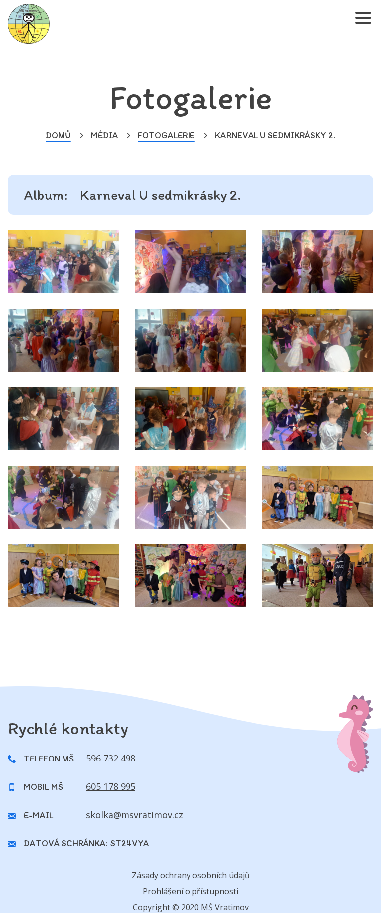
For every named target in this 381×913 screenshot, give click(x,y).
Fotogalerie (166, 135)
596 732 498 (110, 758)
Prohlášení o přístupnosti (190, 891)
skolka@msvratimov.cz (134, 815)
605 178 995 (110, 786)
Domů (58, 135)
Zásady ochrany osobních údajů (191, 875)
